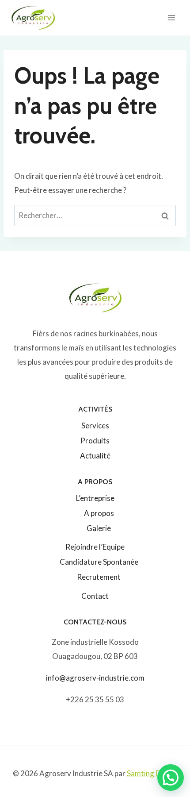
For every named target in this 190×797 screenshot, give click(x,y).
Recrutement (99, 576)
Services (95, 425)
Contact (95, 596)
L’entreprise (95, 498)
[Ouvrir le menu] (171, 17)
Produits (95, 440)
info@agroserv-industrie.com (95, 677)
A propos (99, 513)
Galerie (99, 528)
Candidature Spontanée (99, 561)
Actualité (95, 455)
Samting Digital (152, 773)
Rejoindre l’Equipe (95, 546)
